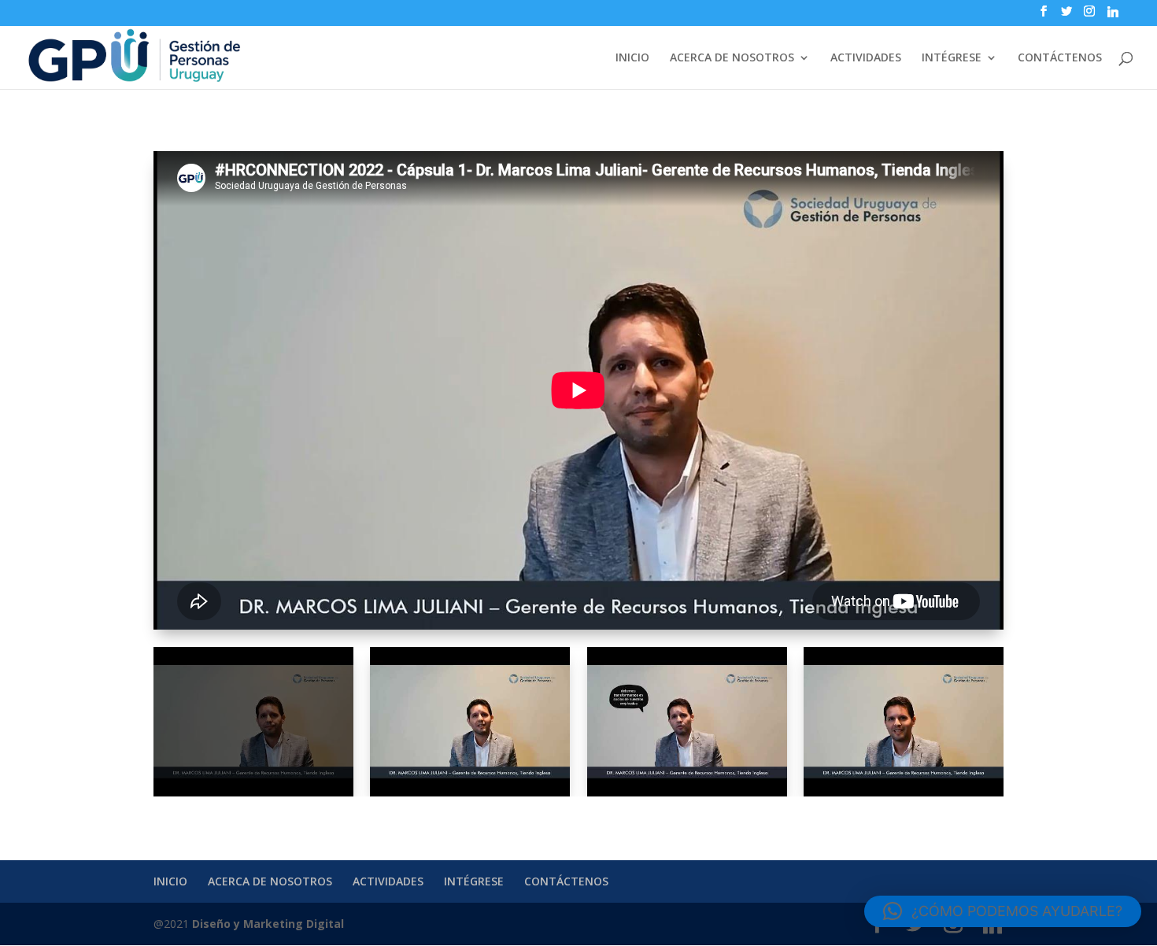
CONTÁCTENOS (1060, 58)
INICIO (632, 58)
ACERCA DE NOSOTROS (732, 58)
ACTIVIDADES (865, 58)
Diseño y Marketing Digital (268, 923)
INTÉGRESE (951, 58)
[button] (1002, 911)
